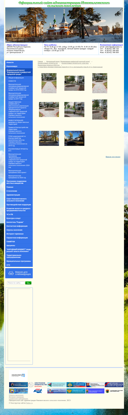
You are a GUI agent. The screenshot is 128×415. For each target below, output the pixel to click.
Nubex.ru (29, 403)
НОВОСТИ (12, 81)
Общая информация (16, 78)
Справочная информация (17, 238)
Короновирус (11, 66)
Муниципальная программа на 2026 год (17, 177)
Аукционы (10, 245)
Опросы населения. (16, 395)
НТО (8, 265)
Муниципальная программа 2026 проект (17, 171)
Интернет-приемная (15, 234)
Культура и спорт (13, 218)
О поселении (11, 191)
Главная (9, 187)
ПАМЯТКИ (10, 242)
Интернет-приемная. (16, 397)
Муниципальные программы (18, 261)
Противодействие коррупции (18, 205)
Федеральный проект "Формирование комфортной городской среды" (18, 72)
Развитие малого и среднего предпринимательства (18, 210)
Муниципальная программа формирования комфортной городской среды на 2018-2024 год (18, 87)
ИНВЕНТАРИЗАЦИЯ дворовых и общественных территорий (18, 122)
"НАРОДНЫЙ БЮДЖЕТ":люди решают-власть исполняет (18, 250)
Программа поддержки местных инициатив (16, 182)
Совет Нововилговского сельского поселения (16, 200)
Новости (10, 62)
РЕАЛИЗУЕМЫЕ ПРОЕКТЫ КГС (18, 150)
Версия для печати (113, 157)
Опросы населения (14, 230)
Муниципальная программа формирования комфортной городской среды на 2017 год (18, 96)
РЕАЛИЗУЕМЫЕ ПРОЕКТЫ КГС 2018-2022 (75, 63)
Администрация (13, 195)
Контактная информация (17, 226)
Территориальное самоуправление (13, 256)
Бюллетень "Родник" (15, 222)
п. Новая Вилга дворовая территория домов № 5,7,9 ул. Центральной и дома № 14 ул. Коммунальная (70, 67)
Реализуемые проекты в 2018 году (49, 65)
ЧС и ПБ (9, 214)
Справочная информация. (18, 399)
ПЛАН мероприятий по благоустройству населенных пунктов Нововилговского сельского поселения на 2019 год (17, 141)
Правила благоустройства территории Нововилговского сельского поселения (18, 130)
